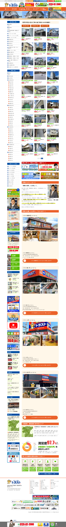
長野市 (10, 73)
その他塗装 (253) (11, 65)
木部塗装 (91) (11, 39)
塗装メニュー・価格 (43, 487)
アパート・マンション (53, 80)
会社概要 (31, 487)
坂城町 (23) (11, 103)
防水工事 (23, 37)
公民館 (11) (10, 43)
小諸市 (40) (11, 109)
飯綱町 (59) (11, 91)
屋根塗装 (26, 123)
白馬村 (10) (11, 138)
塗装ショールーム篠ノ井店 (34, 483)
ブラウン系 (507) (11, 170)
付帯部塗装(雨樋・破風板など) (54, 37)
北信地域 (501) (11, 80)
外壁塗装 (36, 37)
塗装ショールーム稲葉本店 (34, 482)
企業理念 (31, 489)
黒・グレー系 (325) (12, 168)
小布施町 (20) (11, 93)
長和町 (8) (11, 123)
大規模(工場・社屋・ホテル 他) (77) (14, 48)
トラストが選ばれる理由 (23, 9)
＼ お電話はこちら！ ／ (47, 165)
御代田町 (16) (11, 115)
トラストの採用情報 (13, 411)
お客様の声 (42, 482)
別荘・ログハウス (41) (12, 37)
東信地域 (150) (11, 105)
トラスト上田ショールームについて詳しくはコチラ (41, 365)
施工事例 (41, 481)
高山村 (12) (11, 101)
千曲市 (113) (11, 87)
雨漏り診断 (52, 482)
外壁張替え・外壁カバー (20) (14, 58)
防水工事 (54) (11, 54)
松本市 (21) (11, 132)
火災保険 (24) (11, 63)
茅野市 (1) (11, 154)
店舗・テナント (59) (12, 50)
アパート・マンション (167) (13, 35)
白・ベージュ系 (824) (12, 166)
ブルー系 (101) (11, 174)
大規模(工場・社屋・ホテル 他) (26, 109)
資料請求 (52, 488)
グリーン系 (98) (11, 176)
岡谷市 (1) (11, 160)
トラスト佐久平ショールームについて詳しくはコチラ (41, 417)
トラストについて (37, 9)
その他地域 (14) (11, 144)
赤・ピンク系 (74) (12, 178)
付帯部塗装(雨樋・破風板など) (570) (14, 31)
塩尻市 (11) (11, 142)
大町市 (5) (11, 136)
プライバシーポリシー (43, 489)
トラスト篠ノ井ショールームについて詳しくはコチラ (41, 312)
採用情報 (31, 492)
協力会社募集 (32, 493)
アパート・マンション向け (55, 481)
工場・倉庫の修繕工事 (43, 488)
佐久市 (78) (10, 78)
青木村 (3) (11, 121)
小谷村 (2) (11, 140)
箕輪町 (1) (11, 158)
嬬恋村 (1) (11, 146)
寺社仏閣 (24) (11, 41)
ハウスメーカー (37, 109)
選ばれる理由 (32, 481)
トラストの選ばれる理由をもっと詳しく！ (49, 473)
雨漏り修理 (40, 109)
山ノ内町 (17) (11, 95)
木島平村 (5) (11, 97)
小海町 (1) (11, 107)
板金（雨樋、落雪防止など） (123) (14, 61)
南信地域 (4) (11, 152)
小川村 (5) (11, 99)
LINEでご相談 (51, 169)
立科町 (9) (11, 117)
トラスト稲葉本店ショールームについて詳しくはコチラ (41, 260)
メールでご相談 (44, 169)
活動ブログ (42, 483)
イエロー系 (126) (11, 172)
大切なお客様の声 (44, 9)
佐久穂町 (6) (11, 119)
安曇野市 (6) (11, 134)
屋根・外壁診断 (53, 483)
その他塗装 (51, 123)
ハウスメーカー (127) (12, 33)
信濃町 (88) (11, 89)
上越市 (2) (11, 148)
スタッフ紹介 (12, 409)
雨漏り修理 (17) (11, 52)
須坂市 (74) (11, 85)
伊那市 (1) (11, 156)
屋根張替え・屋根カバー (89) (14, 56)
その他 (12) (10, 185)
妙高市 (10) (11, 150)
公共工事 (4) (11, 45)
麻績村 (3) (11, 130)
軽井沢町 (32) (11, 113)
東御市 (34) (11, 111)
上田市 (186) (11, 76)
